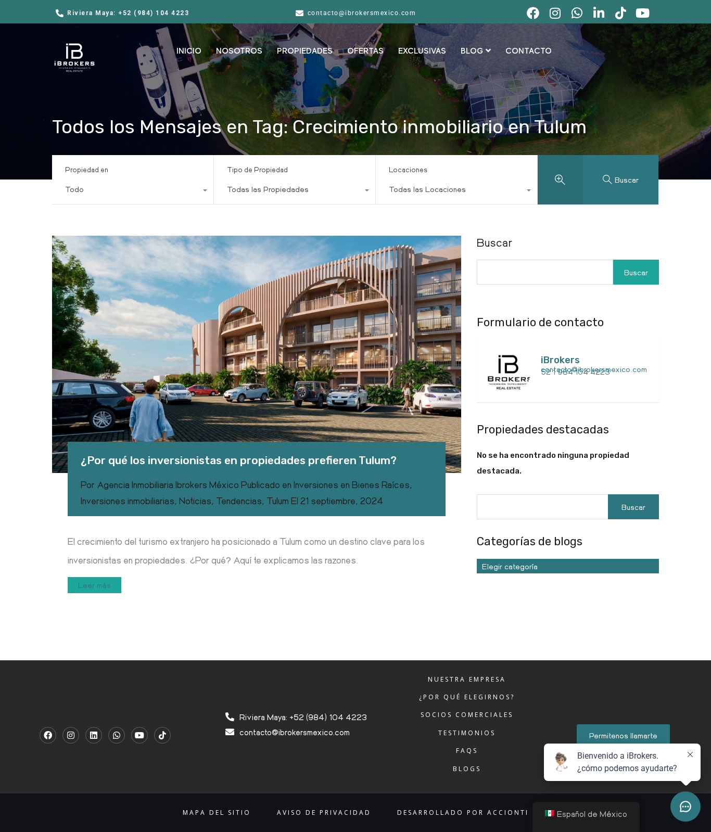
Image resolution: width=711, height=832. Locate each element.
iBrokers (560, 360)
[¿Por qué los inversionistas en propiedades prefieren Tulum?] (256, 354)
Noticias (195, 500)
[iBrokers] (508, 389)
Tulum (277, 500)
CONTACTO (528, 51)
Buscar (495, 242)
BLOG (472, 51)
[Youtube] (139, 735)
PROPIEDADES (305, 51)
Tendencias (239, 500)
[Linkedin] (93, 735)
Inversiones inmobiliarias (127, 500)
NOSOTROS (239, 51)
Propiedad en (86, 169)
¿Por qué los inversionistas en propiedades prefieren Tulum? (239, 460)
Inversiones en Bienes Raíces (352, 484)
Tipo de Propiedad (257, 169)
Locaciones (408, 169)
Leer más (94, 585)
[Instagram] (70, 735)
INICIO (188, 51)
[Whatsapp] (116, 735)
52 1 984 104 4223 (575, 371)
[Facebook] (48, 735)
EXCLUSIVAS (422, 51)
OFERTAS (365, 51)
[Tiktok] (162, 735)
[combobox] (132, 191)
